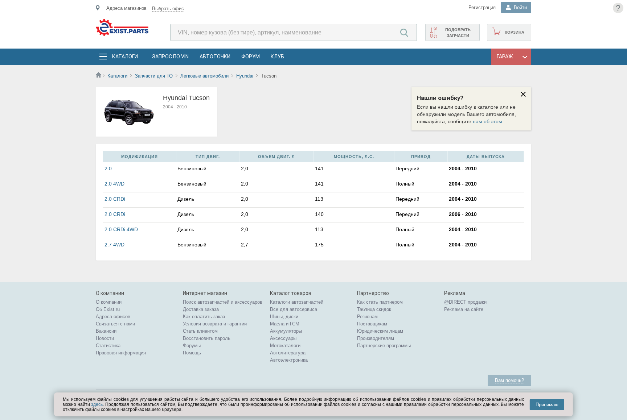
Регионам (367, 316)
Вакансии (106, 331)
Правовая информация (121, 352)
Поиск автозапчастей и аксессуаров (222, 302)
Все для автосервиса (293, 309)
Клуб (277, 56)
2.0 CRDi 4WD (121, 229)
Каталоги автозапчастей (296, 302)
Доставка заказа (201, 309)
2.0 (108, 168)
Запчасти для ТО (154, 76)
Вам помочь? (509, 380)
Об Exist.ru (108, 309)
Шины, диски (284, 316)
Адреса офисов (113, 316)
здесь (97, 404)
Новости (105, 338)
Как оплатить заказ (204, 316)
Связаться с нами (115, 324)
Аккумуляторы (286, 331)
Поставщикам (372, 324)
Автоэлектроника (289, 360)
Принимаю (547, 404)
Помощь (192, 352)
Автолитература (288, 352)
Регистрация (482, 7)
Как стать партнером (380, 302)
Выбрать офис (168, 8)
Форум (250, 56)
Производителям (375, 338)
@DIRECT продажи (465, 302)
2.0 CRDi (114, 199)
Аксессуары (283, 338)
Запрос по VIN (170, 56)
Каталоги (125, 56)
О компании (109, 302)
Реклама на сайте (463, 309)
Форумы (192, 345)
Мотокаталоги (285, 345)
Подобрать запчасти (458, 33)
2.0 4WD (114, 184)
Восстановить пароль (206, 338)
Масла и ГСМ (284, 324)
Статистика (108, 345)
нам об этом (487, 121)
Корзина (514, 32)
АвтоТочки (215, 56)
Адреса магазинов (126, 8)
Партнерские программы (384, 345)
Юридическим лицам (380, 331)
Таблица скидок (374, 309)
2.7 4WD (114, 245)
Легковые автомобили (204, 76)
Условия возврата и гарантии (215, 324)
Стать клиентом (200, 331)
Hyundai (244, 76)
